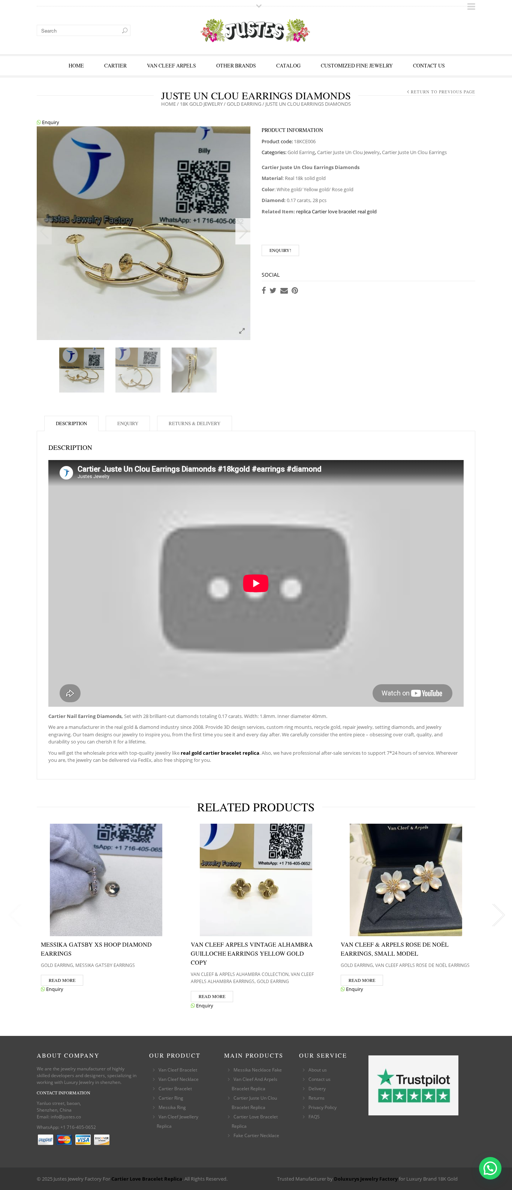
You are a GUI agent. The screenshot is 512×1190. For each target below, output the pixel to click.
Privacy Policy (322, 1107)
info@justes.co (66, 1117)
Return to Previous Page (443, 91)
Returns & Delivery (194, 423)
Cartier (115, 65)
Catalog (288, 65)
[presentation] (13, 915)
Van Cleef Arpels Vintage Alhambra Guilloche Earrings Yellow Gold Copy (252, 953)
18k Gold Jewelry (201, 103)
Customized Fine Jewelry (357, 65)
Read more (62, 980)
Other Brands (236, 65)
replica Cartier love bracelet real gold (336, 211)
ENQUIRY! (280, 250)
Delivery (317, 1088)
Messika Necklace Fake (258, 1070)
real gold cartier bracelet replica (220, 752)
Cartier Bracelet (175, 1088)
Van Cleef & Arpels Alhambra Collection (240, 974)
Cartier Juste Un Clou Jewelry (348, 152)
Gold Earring (244, 103)
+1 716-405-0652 (78, 1127)
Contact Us (429, 65)
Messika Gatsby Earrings (105, 965)
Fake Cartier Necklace (256, 1135)
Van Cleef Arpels (171, 65)
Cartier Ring (171, 1098)
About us (317, 1070)
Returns (316, 1098)
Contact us (319, 1079)
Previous (44, 231)
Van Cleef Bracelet (178, 1070)
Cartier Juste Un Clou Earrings (414, 152)
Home (76, 65)
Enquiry (50, 122)
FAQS (314, 1117)
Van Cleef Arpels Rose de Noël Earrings (422, 965)
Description (71, 423)
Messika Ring (172, 1107)
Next (242, 231)
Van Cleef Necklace (179, 1079)
